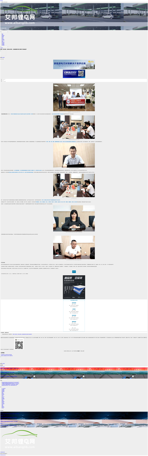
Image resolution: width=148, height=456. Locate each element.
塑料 (2, 392)
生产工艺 (3, 40)
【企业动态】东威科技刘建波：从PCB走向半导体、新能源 (10, 384)
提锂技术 (3, 394)
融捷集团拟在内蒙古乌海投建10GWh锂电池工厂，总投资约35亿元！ (9, 368)
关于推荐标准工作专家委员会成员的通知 (6, 354)
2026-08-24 (1, 415)
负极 (2, 34)
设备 (2, 404)
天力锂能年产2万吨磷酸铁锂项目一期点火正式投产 (7, 372)
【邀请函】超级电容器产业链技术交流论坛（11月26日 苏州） (8, 417)
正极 (2, 395)
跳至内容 (1, 0)
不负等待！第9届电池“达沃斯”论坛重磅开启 (7, 355)
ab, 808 (4, 415)
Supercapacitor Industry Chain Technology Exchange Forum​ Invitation (9, 413)
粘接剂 (3, 402)
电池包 (3, 38)
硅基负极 (3, 401)
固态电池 (3, 391)
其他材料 (3, 39)
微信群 (3, 393)
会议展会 (3, 43)
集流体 (1, 423)
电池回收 (3, 398)
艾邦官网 (3, 45)
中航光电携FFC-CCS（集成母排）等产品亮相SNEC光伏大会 (8, 376)
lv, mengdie (3, 57)
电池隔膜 (3, 35)
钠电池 (3, 406)
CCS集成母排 (4, 388)
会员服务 (3, 44)
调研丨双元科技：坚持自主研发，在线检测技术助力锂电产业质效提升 (22, 334)
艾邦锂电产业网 (3, 28)
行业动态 (3, 42)
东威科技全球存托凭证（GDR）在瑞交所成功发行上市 (9, 385)
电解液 (3, 36)
